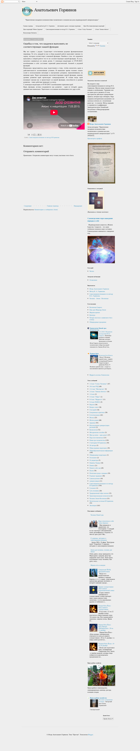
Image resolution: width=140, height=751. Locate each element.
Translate (102, 46)
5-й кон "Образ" (94, 397)
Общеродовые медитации (97, 455)
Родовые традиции (95, 476)
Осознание (93, 458)
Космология (93, 430)
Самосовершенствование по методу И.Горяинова (44, 137)
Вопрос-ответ (93, 407)
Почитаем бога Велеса (106, 355)
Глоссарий (92, 410)
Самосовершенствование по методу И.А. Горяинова (101, 295)
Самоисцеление (94, 478)
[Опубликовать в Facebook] (39, 135)
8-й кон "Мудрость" (95, 399)
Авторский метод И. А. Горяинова (45, 26)
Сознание (92, 488)
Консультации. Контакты (30, 33)
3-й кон (91, 394)
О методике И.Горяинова (97, 443)
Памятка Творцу (94, 463)
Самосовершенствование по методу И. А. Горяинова (60, 29)
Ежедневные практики (96, 412)
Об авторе (92, 445)
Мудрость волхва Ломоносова (99, 375)
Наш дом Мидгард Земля (97, 310)
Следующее (28, 206)
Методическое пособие (96, 432)
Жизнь (91, 417)
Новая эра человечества (97, 440)
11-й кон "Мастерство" (96, 389)
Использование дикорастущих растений (99, 426)
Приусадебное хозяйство (98, 698)
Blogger (90, 735)
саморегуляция (94, 481)
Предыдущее (78, 206)
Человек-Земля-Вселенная (98, 498)
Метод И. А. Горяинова (97, 291)
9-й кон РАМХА (94, 402)
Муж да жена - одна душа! (98, 435)
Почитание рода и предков (98, 473)
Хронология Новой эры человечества (98, 329)
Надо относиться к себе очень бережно (106, 522)
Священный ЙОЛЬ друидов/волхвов (104, 571)
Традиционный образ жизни (98, 493)
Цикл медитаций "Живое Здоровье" (33, 29)
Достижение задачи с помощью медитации (69, 26)
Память (91, 465)
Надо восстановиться (96, 438)
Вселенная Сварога (95, 307)
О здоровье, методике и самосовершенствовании (99, 539)
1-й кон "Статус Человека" (85, 29)
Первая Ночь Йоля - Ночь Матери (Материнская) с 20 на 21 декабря (105, 627)
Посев (91, 471)
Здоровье (92, 423)
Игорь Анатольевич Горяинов (49, 10)
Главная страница (28, 26)
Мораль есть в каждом (98, 565)
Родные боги (94, 353)
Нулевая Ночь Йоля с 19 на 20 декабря (106, 644)
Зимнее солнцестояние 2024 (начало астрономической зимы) (106, 589)
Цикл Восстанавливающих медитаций (93, 26)
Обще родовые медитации (98, 448)
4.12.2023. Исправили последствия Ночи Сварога (105, 334)
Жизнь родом (93, 420)
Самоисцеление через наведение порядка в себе (100, 219)
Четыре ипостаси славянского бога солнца (100, 319)
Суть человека (94, 491)
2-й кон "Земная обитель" (102, 29)
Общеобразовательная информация (101, 451)
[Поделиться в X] (36, 135)
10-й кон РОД (94, 386)
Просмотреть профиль (95, 138)
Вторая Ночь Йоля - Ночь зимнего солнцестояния (104, 607)
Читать (91, 271)
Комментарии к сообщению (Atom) (46, 210)
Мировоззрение (94, 312)
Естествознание (94, 415)
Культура (92, 315)
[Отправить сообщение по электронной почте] (28, 134)
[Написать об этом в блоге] (34, 135)
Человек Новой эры (97, 515)
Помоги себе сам (95, 468)
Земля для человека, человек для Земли (101, 551)
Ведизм (91, 404)
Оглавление (93, 280)
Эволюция (92, 505)
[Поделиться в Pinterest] (41, 135)
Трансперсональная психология (99, 496)
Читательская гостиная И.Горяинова (101, 501)
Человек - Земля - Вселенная (98, 298)
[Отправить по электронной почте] (32, 135)
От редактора (93, 460)
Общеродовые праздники (97, 322)
